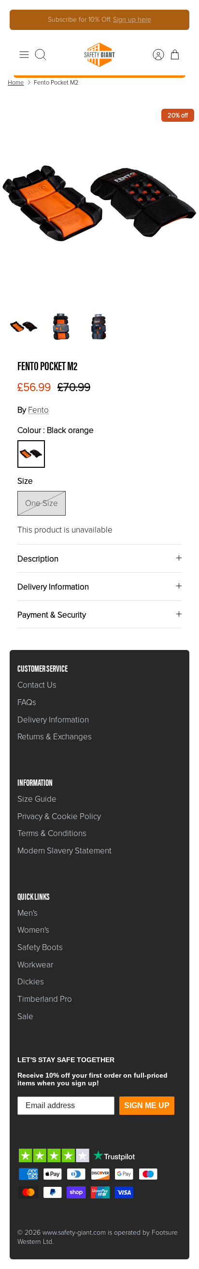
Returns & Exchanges (54, 737)
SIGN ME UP (147, 1105)
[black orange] (31, 453)
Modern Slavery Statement (64, 851)
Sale (25, 1016)
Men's (27, 913)
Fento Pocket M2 (56, 82)
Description (37, 559)
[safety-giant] (99, 55)
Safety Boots (40, 947)
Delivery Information (53, 587)
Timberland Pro (44, 999)
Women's (33, 930)
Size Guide (37, 799)
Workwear (35, 965)
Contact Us (37, 685)
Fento (38, 410)
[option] (99, 203)
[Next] (175, 20)
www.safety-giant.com (74, 1232)
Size (25, 481)
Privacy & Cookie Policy (59, 816)
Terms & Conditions (51, 833)
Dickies (30, 982)
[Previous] (23, 20)
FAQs (26, 702)
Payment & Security (51, 615)
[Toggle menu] (24, 54)
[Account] (153, 54)
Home (16, 82)
